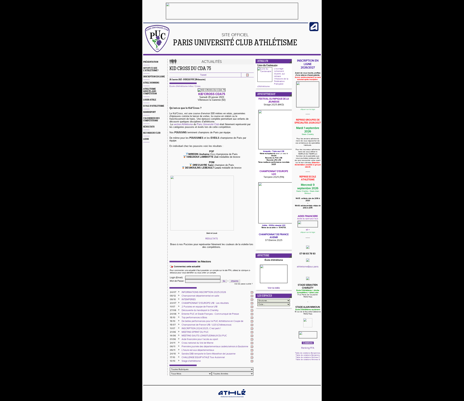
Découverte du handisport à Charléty (200, 310)
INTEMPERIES (189, 299)
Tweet (203, 75)
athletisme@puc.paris (307, 266)
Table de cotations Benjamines (307, 353)
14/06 (173, 335)
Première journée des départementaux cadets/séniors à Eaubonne (215, 346)
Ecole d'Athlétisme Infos (181, 86)
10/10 (172, 361)
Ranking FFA (307, 348)
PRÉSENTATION (150, 62)
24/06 (173, 313)
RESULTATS (211, 238)
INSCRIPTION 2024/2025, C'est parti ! (201, 328)
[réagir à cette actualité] (252, 292)
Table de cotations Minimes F (308, 357)
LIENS (146, 139)
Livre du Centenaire (267, 65)
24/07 (173, 292)
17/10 (172, 357)
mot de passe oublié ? (243, 284)
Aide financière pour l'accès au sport (200, 339)
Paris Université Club (208, 124)
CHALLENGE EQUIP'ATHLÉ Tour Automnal (203, 357)
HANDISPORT (149, 112)
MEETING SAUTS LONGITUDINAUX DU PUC (204, 335)
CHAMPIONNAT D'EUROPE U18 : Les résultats (205, 303)
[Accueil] (157, 51)
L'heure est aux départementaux (198, 350)
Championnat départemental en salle (200, 295)
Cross (197, 86)
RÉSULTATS (148, 127)
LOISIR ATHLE (149, 100)
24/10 (173, 353)
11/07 (172, 306)
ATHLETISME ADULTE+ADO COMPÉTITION (150, 91)
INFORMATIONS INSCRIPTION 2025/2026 (204, 292)
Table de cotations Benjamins (308, 355)
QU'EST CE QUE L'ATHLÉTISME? (150, 69)
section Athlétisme (183, 124)
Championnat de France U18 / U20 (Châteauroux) (206, 324)
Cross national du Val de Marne (197, 342)
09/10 (173, 299)
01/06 (173, 339)
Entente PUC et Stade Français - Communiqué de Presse (210, 313)
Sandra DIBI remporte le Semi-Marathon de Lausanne (208, 353)
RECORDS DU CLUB (151, 133)
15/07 (173, 324)
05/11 (172, 350)
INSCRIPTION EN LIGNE (154, 76)
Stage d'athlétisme (191, 361)
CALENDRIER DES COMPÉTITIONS (151, 119)
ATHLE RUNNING (151, 83)
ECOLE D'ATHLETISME (153, 106)
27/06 (173, 310)
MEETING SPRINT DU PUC (195, 332)
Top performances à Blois (194, 317)
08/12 (173, 295)
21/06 (173, 332)
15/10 (172, 317)
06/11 (172, 346)
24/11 (172, 342)
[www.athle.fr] (313, 30)
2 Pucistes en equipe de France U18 (200, 306)
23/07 (173, 303)
